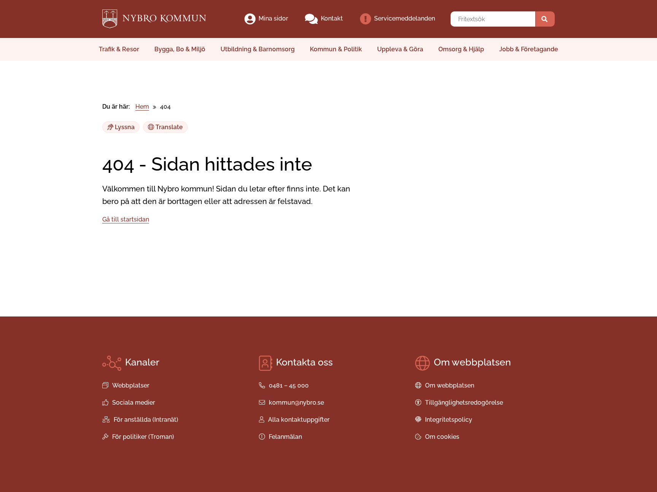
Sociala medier (133, 402)
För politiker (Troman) (143, 436)
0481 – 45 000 (289, 385)
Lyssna (124, 127)
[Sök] (545, 19)
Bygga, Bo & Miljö (179, 49)
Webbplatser (130, 385)
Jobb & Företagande (528, 49)
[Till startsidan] (160, 18)
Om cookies (442, 436)
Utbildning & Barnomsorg (258, 49)
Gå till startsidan (125, 219)
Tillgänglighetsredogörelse (464, 402)
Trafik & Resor (119, 49)
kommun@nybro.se (296, 402)
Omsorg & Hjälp (461, 49)
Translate (168, 127)
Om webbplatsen (449, 385)
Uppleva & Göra (400, 49)
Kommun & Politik (336, 49)
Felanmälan (285, 436)
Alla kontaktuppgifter (299, 419)
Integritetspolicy (448, 419)
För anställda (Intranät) (146, 419)
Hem (142, 106)
